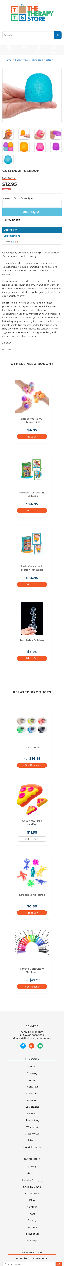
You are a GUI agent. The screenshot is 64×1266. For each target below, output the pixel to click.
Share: (8, 241)
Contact (32, 1206)
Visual (32, 1080)
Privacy (32, 1220)
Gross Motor (32, 1133)
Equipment (32, 1106)
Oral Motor (32, 1113)
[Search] (58, 35)
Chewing (32, 1073)
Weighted (32, 1127)
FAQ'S (32, 1213)
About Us (32, 1173)
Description (10, 229)
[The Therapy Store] (32, 12)
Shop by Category (32, 1180)
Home (8, 60)
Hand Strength (32, 1147)
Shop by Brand (32, 1186)
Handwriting (32, 1120)
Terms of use (32, 1233)
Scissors (32, 1140)
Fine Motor (32, 1093)
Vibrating (32, 1100)
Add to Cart (32, 436)
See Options (32, 765)
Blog (32, 1200)
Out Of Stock (32, 839)
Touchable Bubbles (32, 640)
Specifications (12, 235)
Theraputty (32, 747)
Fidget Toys (22, 60)
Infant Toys (32, 1086)
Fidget (32, 1066)
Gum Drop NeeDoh (42, 60)
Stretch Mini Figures (32, 894)
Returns (32, 1227)
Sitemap (32, 1240)
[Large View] (8, 134)
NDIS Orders (32, 1193)
